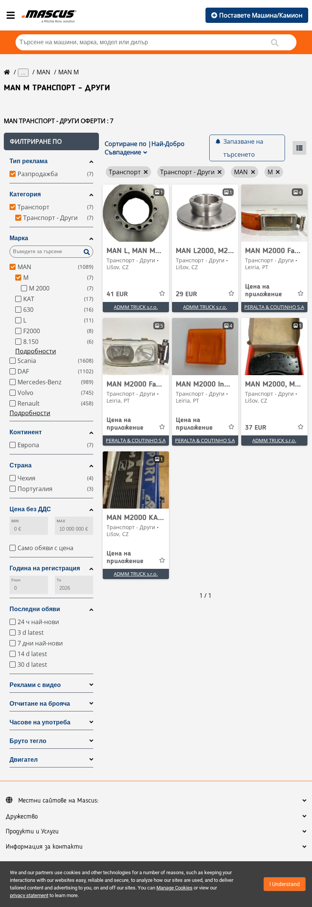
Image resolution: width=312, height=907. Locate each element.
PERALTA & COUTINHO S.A (274, 306)
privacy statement (29, 895)
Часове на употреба (40, 722)
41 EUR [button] (117, 294)
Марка (19, 238)
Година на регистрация (45, 568)
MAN (43, 72)
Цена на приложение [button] (263, 290)
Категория (25, 194)
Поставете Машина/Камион (260, 15)
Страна (21, 465)
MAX (61, 521)
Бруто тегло (28, 741)
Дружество (22, 816)
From (16, 580)
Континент (26, 432)
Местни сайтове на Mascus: (58, 800)
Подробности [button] (35, 351)
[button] (51, 141)
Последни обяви (35, 609)
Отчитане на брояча (40, 703)
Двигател (24, 759)
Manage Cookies (174, 888)
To (59, 580)
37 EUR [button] (255, 427)
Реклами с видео (35, 685)
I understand (284, 884)
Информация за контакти (44, 846)
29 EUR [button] (186, 294)
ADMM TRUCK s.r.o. (136, 306)
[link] (136, 213)
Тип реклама (29, 161)
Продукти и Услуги (32, 831)
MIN (15, 521)
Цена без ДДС (30, 509)
